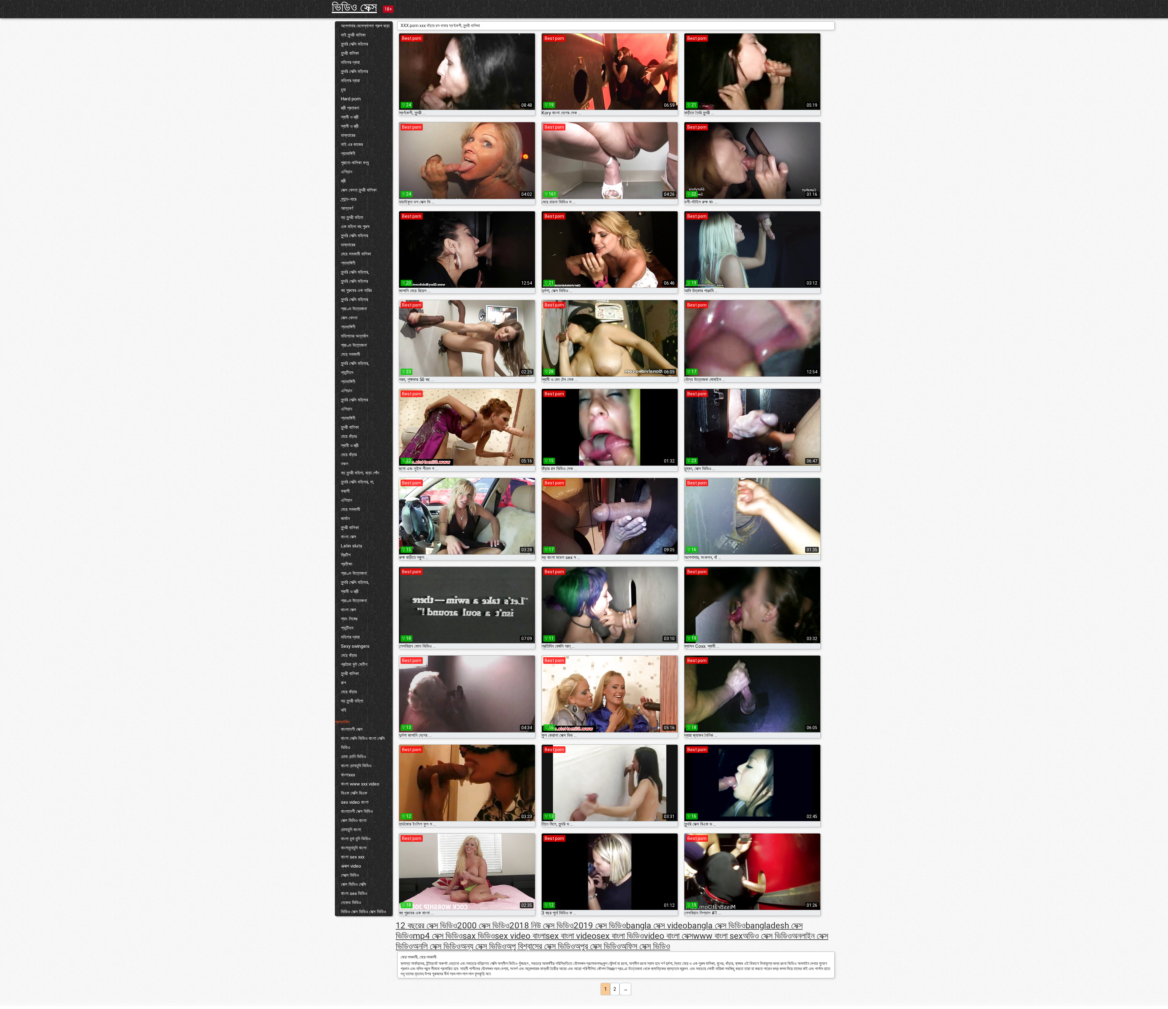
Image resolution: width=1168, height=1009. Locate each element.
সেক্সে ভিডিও (350, 875)
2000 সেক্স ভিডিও (483, 926)
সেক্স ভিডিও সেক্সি (353, 884)
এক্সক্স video (351, 866)
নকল (344, 463)
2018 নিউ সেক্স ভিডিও (541, 926)
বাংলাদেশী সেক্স (352, 729)
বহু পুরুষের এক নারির (356, 290)
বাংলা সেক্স (348, 536)
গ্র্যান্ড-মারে (348, 199)
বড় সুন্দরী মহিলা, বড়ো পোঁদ (360, 473)
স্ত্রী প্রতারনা (350, 108)
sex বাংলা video (571, 936)
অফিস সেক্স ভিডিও (645, 946)
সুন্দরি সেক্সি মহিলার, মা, (357, 482)
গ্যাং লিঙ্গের (349, 619)
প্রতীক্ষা (346, 564)
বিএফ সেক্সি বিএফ (354, 793)
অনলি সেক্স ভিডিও (437, 946)
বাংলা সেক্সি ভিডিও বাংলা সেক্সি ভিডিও (363, 743)
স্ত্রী (343, 181)
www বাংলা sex (718, 936)
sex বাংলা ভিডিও (620, 936)
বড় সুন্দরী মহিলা (352, 217)
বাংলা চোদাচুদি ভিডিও (356, 765)
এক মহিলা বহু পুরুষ (355, 226)
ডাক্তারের (348, 135)
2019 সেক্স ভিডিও (600, 926)
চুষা (343, 89)
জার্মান (345, 518)
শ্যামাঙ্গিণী (348, 153)
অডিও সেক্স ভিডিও (767, 936)
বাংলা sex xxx (352, 857)
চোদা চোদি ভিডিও (353, 756)
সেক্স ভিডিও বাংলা (354, 820)
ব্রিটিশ (346, 555)
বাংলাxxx (348, 775)
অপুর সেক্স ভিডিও (598, 946)
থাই (343, 710)
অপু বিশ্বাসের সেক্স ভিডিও (540, 946)
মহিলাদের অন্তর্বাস (354, 336)
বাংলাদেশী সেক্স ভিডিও (357, 811)
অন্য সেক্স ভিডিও (483, 946)
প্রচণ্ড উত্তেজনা (354, 308)
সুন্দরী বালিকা (350, 53)
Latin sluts (351, 546)
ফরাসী (345, 491)
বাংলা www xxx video (360, 784)
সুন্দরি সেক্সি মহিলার (354, 44)
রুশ (343, 682)
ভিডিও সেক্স (354, 7)
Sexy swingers (355, 646)
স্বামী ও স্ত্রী (350, 117)
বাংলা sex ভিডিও (354, 893)
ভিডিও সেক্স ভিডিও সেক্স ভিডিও (363, 911)
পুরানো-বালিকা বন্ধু (355, 162)
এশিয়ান (346, 172)
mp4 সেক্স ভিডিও (438, 936)
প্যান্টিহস (347, 372)
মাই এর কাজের (352, 144)
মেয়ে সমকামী (350, 354)
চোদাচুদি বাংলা (351, 829)
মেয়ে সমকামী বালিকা (356, 254)
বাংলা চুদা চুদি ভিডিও (355, 838)
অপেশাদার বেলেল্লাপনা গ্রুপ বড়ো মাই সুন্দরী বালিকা (365, 30)
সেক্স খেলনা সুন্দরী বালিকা (359, 190)
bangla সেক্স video (656, 926)
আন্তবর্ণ (347, 208)
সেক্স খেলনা (349, 318)
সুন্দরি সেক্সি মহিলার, (355, 272)
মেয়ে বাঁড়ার (349, 436)
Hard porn (351, 99)
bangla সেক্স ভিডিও (716, 926)
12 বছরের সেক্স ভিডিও (426, 926)
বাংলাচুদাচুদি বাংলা (354, 848)
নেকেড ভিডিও (351, 902)
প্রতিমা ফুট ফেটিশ (354, 664)
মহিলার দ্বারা (350, 62)
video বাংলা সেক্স (668, 936)
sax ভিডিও (479, 936)
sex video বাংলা (355, 802)
